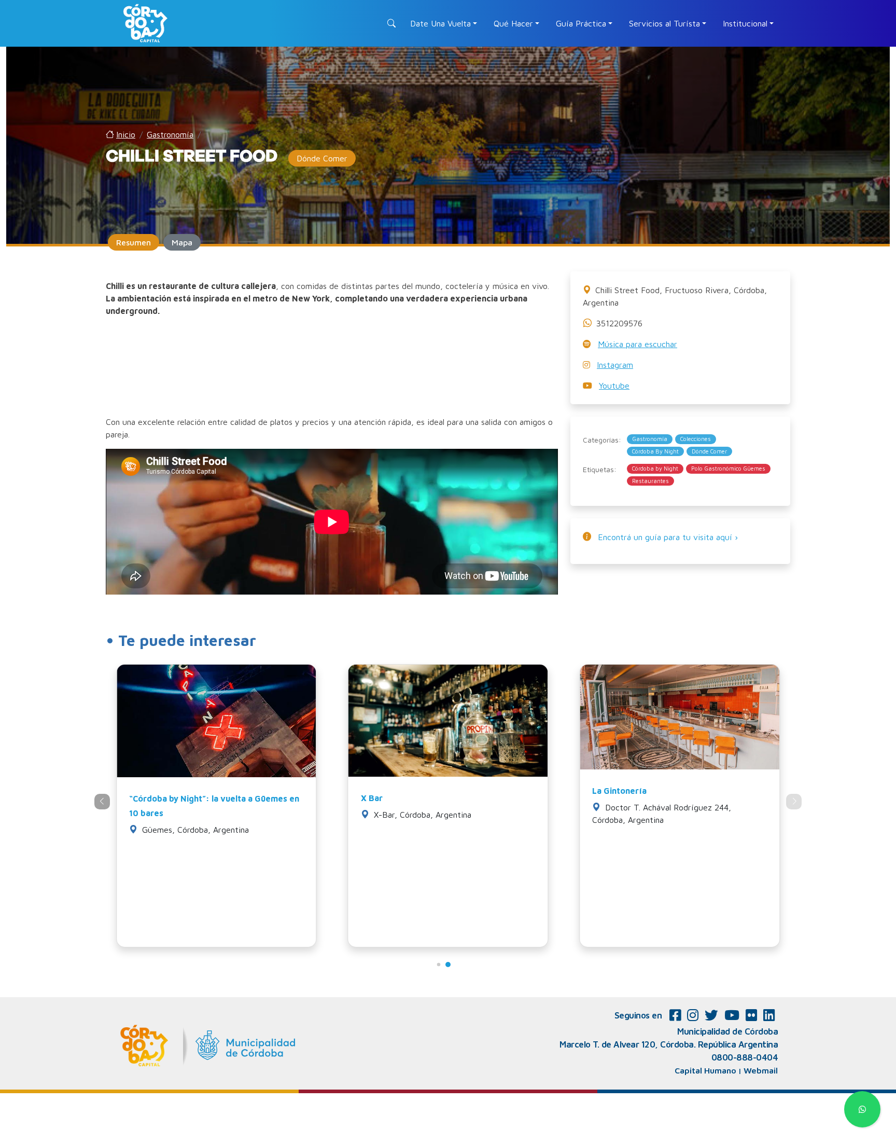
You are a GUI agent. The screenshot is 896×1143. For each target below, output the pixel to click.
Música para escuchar (637, 344)
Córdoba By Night (655, 451)
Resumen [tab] (133, 242)
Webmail (761, 1070)
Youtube (614, 385)
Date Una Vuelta (440, 23)
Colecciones (695, 438)
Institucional (745, 23)
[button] (448, 964)
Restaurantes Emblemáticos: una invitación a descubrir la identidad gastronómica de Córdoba (215, 813)
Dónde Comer (709, 451)
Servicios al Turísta (664, 23)
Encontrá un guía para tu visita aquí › (668, 537)
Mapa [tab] (182, 242)
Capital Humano (705, 1070)
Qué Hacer (513, 23)
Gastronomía (649, 438)
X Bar (603, 798)
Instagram (615, 364)
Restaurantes (650, 480)
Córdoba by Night (655, 468)
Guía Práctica (581, 23)
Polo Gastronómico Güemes (728, 468)
